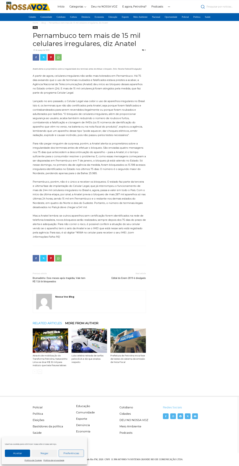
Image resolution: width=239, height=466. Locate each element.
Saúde (37, 432)
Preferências (71, 453)
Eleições (38, 420)
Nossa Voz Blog (64, 296)
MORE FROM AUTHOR (81, 323)
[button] (205, 7)
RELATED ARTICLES (47, 323)
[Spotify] (180, 416)
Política (38, 413)
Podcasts (126, 432)
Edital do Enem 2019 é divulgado (129, 278)
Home (35, 22)
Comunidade (85, 412)
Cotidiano (126, 407)
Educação (83, 406)
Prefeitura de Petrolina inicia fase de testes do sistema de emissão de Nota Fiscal (127, 358)
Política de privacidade (53, 460)
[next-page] (40, 372)
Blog (43, 22)
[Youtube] (195, 416)
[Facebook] (36, 57)
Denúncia (83, 425)
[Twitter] (43, 57)
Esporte (81, 418)
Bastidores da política (48, 426)
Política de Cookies (33, 460)
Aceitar (17, 453)
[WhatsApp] (58, 57)
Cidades (125, 413)
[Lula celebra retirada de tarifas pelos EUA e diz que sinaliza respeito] (89, 340)
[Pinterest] (51, 57)
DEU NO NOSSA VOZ (134, 420)
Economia (83, 431)
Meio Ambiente (130, 426)
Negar (44, 453)
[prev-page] (35, 372)
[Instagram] (173, 416)
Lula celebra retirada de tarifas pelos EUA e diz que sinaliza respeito (87, 358)
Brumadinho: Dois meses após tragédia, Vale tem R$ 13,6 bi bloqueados (59, 280)
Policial (38, 407)
